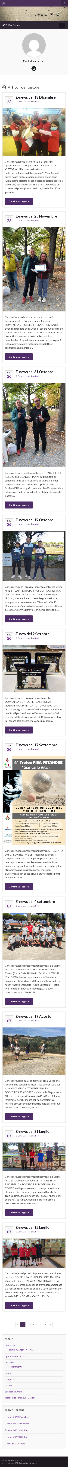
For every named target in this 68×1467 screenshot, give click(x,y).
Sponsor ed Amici (13, 1391)
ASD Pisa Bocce (11, 25)
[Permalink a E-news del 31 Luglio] (34, 1156)
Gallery (8, 1385)
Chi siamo (9, 1362)
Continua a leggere (19, 201)
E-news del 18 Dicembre (36, 97)
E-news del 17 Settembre (36, 745)
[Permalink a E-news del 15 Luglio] (34, 1252)
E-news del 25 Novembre (36, 216)
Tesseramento (15, 1366)
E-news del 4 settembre (35, 901)
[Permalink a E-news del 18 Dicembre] (34, 131)
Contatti (9, 1373)
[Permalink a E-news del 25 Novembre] (34, 268)
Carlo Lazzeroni (24, 101)
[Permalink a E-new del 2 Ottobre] (34, 668)
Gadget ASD (11, 1379)
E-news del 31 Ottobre (34, 371)
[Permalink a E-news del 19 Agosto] (34, 1050)
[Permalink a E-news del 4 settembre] (34, 935)
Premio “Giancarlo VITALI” (21, 1349)
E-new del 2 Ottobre (32, 633)
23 (44, 1324)
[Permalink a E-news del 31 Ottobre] (34, 424)
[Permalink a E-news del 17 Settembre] (34, 800)
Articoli (36, 101)
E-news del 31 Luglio (32, 1131)
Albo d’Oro (10, 1345)
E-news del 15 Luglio (32, 1227)
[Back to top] (61, 1460)
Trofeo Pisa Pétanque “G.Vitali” (20, 1397)
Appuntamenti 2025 (15, 1356)
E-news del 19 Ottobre (34, 520)
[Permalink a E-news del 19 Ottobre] (34, 555)
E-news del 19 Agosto (33, 1016)
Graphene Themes (29, 1463)
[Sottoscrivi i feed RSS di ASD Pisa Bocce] (3, 2)
